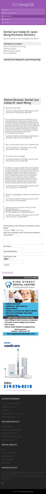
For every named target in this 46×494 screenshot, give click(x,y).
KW (23, 4)
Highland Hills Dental (8, 406)
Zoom (3, 449)
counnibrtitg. (16, 194)
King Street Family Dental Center (11, 436)
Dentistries (8, 16)
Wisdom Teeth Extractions (9, 452)
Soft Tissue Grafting (7, 459)
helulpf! (22, 156)
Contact (6, 22)
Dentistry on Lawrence (8, 416)
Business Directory (27, 491)
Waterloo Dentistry (7, 426)
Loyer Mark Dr (6, 410)
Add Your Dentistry (10, 13)
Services (6, 19)
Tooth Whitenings (7, 456)
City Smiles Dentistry (8, 439)
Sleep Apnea (5, 462)
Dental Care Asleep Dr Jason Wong (12, 413)
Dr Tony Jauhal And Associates (11, 403)
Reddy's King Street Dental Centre (12, 429)
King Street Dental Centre (9, 433)
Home (5, 10)
